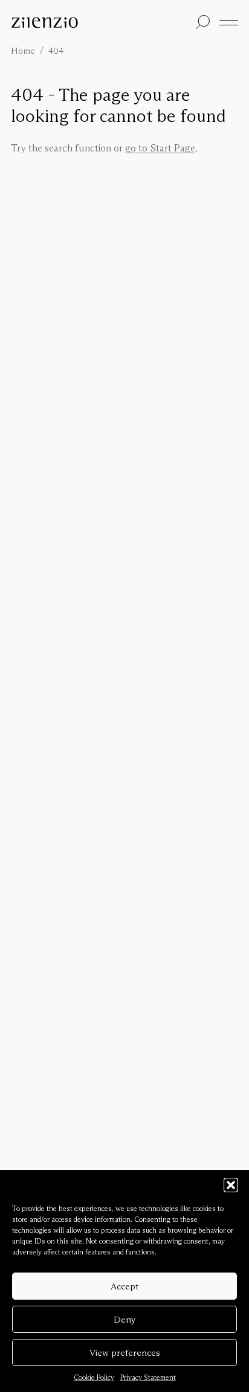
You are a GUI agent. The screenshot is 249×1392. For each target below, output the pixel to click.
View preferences (124, 1352)
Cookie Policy (94, 1377)
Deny (125, 1319)
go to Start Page (160, 148)
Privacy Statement (148, 1377)
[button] (231, 1185)
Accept (124, 1286)
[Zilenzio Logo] (101, 22)
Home (23, 51)
